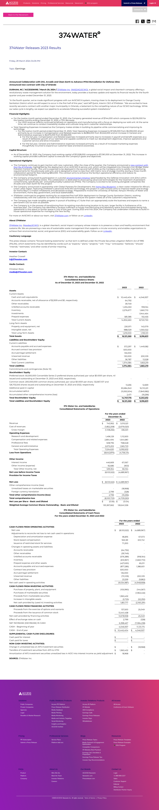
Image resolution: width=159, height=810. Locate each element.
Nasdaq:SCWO (31, 225)
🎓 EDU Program (119, 745)
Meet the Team (56, 776)
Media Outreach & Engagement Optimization (93, 743)
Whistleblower (87, 721)
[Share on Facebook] (137, 21)
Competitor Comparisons (91, 747)
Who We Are (55, 773)
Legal (22, 713)
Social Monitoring (57, 721)
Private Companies (26, 707)
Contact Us (138, 10)
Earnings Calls (87, 713)
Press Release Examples (122, 742)
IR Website (86, 707)
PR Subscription (25, 740)
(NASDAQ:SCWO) (79, 89)
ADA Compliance (88, 710)
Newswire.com (87, 776)
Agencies (23, 710)
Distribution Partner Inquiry (123, 790)
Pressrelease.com (89, 778)
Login (151, 3)
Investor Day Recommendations (93, 760)
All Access (117, 704)
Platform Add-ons (57, 742)
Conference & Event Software (124, 707)
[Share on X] (143, 21)
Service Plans (56, 740)
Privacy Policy (102, 798)
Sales (115, 778)
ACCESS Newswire (89, 773)
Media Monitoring (57, 715)
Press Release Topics (90, 740)
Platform (23, 776)
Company (23, 778)
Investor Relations (57, 778)
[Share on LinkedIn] (148, 21)
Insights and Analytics (58, 724)
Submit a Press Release (133, 3)
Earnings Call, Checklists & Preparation (91, 753)
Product (23, 773)
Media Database (57, 710)
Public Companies (26, 704)
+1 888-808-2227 (119, 776)
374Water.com (62, 215)
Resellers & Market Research (30, 715)
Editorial (116, 784)
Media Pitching (56, 713)
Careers (54, 781)
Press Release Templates (122, 740)
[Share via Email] (154, 21)
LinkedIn (88, 215)
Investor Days (87, 718)
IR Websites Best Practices (92, 750)
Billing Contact (118, 787)
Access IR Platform (89, 704)
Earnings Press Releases (91, 715)
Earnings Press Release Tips (92, 757)
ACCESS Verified (57, 727)
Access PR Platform (58, 704)
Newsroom (79, 3)
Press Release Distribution (60, 707)
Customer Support (120, 781)
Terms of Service (89, 798)
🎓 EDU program (91, 3)
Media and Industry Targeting (61, 718)
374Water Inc (63, 89)
